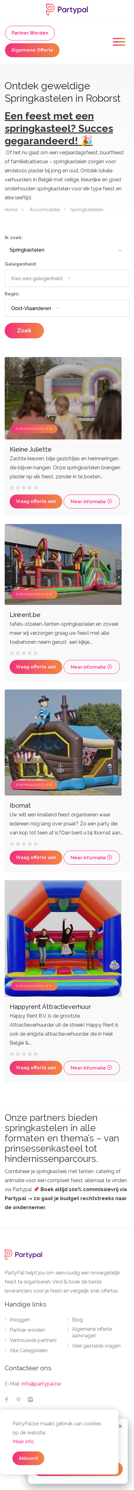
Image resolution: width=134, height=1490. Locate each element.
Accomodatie (45, 209)
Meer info (23, 1442)
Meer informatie (88, 501)
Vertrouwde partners (33, 1340)
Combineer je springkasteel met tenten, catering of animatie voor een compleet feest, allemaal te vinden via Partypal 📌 (66, 1189)
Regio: (12, 294)
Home (11, 209)
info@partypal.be (41, 1384)
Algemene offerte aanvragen (92, 1332)
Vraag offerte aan (36, 501)
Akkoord (28, 1458)
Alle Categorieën (29, 1350)
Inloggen (20, 1320)
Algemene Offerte (32, 50)
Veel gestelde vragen (96, 1346)
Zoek (24, 330)
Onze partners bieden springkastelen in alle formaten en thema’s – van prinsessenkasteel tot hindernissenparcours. (62, 1138)
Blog (77, 1320)
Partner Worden (30, 33)
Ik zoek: (14, 237)
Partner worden (27, 1330)
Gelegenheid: (21, 264)
